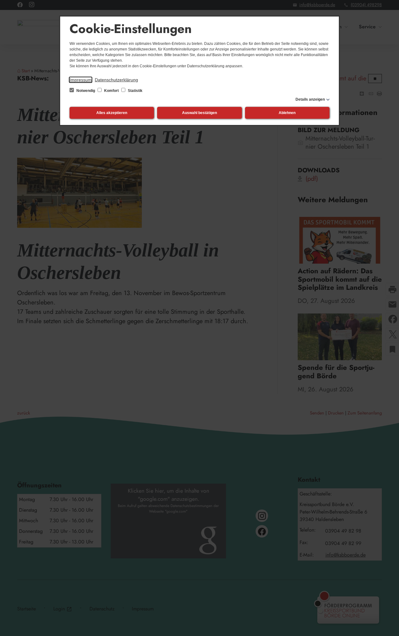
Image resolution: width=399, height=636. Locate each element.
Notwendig (85, 90)
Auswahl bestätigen (199, 113)
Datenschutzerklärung (116, 79)
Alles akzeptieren (111, 113)
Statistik (134, 90)
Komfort (111, 90)
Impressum (81, 79)
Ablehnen (287, 113)
